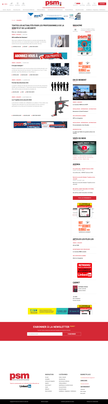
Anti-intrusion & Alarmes (28, 9)
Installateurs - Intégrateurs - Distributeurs (95, 9)
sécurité (25, 46)
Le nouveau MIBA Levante (79, 251)
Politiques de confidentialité (92, 401)
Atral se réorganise (78, 258)
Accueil (13, 20)
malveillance (24, 74)
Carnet (46, 387)
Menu (5, 4)
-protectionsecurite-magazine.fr (87, 377)
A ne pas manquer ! (17, 65)
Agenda (47, 383)
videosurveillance (17, 115)
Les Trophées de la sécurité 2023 (22, 100)
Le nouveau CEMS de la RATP (80, 104)
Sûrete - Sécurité (7, 9)
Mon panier (82, 393)
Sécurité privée (16, 9)
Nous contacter (48, 391)
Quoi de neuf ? (48, 385)
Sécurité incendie (80, 9)
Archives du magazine (50, 381)
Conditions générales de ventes (67, 401)
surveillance (16, 74)
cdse (22, 92)
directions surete (34, 46)
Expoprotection (77, 129)
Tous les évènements (84, 198)
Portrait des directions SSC (20, 83)
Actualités (19, 20)
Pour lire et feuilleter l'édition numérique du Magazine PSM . (88, 30)
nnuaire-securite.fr (84, 383)
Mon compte (83, 391)
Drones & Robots (69, 9)
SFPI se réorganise (78, 118)
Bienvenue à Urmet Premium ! (80, 111)
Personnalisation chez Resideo (81, 125)
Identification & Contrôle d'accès (55, 9)
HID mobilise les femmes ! (19, 37)
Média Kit (47, 389)
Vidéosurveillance (41, 9)
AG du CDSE (76, 245)
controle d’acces (17, 46)
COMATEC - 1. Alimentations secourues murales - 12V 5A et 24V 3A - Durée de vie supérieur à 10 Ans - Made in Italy (83, 157)
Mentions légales (44, 401)
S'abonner (102, 3)
